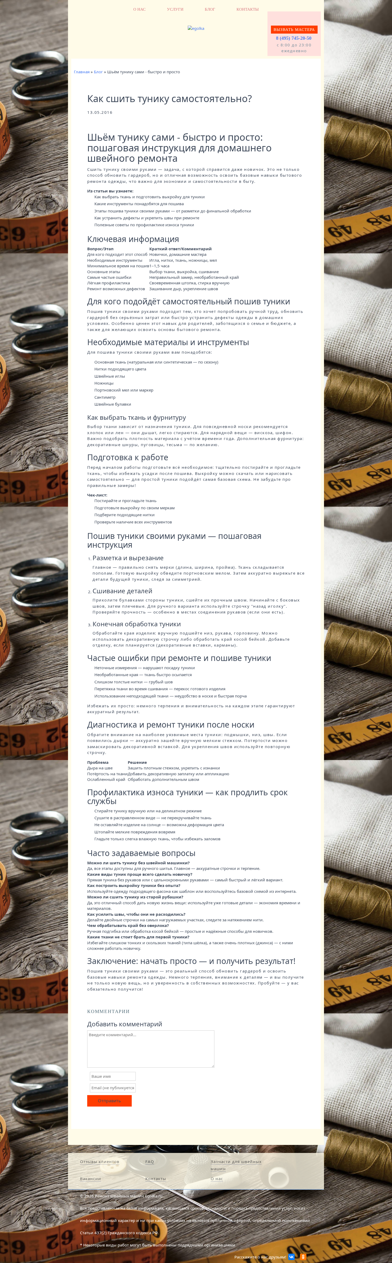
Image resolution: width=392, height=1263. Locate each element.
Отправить (109, 1101)
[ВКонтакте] (291, 1257)
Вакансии (90, 1178)
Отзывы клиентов (99, 1161)
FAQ (149, 1161)
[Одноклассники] (303, 1257)
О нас (139, 9)
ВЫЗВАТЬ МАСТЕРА (294, 29)
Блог (210, 9)
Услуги (175, 9)
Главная (82, 71)
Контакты (248, 9)
